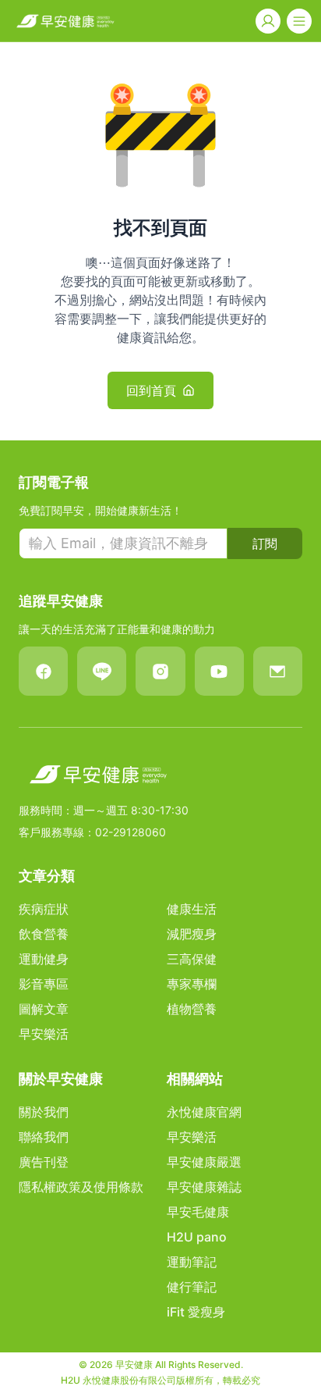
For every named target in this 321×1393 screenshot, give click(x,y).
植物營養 (192, 1009)
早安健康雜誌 (204, 1187)
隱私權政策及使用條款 (81, 1187)
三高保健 (192, 959)
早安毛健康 (198, 1212)
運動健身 (44, 959)
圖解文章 (44, 1009)
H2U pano (197, 1237)
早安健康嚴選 (204, 1162)
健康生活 (192, 909)
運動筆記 (192, 1262)
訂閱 (264, 543)
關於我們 (44, 1112)
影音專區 (44, 984)
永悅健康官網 (204, 1112)
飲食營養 (44, 934)
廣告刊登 (44, 1162)
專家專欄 (192, 984)
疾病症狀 (44, 909)
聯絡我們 (44, 1137)
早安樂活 (44, 1034)
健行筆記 (192, 1287)
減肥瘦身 (192, 934)
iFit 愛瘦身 (196, 1312)
